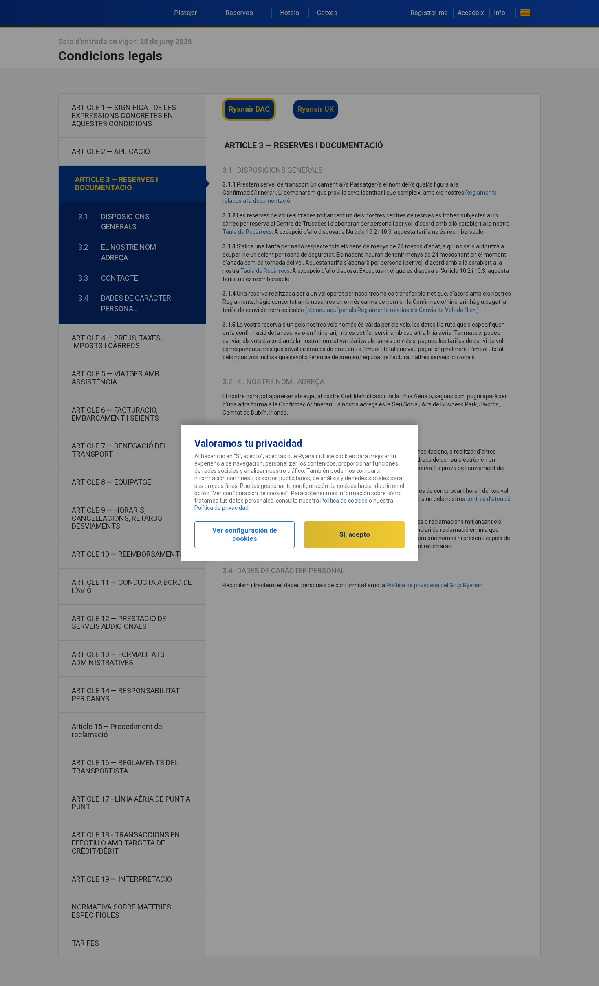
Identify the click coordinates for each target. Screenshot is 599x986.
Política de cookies (344, 500)
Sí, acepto (354, 534)
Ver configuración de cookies (244, 534)
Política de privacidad (221, 508)
